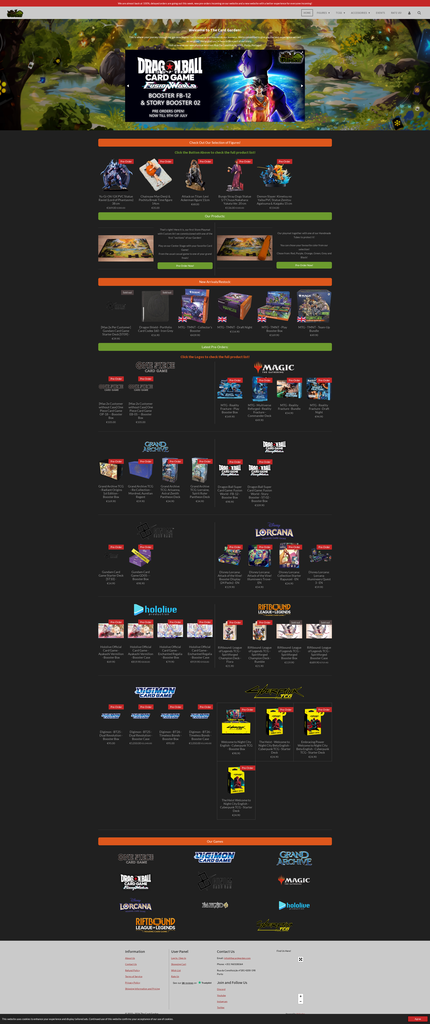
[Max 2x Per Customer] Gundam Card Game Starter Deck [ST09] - (116, 330)
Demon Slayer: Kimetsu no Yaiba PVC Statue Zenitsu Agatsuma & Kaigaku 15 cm (274, 200)
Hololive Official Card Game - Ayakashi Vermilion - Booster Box (111, 652)
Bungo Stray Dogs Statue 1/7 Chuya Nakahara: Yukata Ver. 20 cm (234, 200)
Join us (182, 41)
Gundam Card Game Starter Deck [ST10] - (111, 575)
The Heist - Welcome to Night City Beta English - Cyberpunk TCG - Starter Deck (274, 747)
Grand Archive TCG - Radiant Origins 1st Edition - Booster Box (111, 492)
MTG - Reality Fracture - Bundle (289, 406)
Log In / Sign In (178, 958)
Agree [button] (418, 1019)
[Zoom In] (300, 996)
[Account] (409, 12)
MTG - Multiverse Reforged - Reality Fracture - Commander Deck (259, 410)
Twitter (221, 1007)
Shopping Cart (178, 964)
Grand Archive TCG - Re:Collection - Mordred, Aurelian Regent (140, 492)
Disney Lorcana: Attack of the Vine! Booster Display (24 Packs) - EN (230, 577)
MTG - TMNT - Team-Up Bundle (314, 329)
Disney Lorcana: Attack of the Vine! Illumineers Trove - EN (259, 577)
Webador (300, 1014)
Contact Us (131, 964)
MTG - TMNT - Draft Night (234, 327)
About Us (130, 958)
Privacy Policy (132, 982)
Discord (221, 989)
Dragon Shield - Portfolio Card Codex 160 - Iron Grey (155, 329)
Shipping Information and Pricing (142, 988)
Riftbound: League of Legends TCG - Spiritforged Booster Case (319, 653)
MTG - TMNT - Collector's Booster (195, 329)
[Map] (284, 980)
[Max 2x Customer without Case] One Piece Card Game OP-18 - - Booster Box (111, 411)
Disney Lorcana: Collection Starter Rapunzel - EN (289, 575)
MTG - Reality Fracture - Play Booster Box (229, 408)
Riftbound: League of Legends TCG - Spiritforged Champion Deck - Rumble (260, 654)
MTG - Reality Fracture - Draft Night (319, 408)
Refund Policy (132, 970)
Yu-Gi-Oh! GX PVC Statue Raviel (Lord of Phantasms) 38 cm (116, 200)
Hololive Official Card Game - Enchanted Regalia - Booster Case (200, 652)
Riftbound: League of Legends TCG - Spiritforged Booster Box (289, 653)
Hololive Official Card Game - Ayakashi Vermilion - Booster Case (140, 652)
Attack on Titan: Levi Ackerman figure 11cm (195, 198)
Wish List (176, 970)
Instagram (222, 1001)
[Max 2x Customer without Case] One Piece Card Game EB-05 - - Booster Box (140, 411)
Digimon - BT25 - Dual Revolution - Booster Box (110, 735)
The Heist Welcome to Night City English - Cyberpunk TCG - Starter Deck (236, 805)
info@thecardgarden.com (237, 958)
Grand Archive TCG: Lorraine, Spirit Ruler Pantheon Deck (200, 492)
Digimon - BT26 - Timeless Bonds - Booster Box (170, 735)
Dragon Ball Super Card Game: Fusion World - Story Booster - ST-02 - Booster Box (259, 494)
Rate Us (175, 976)
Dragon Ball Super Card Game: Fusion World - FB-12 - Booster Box (230, 492)
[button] (302, 52)
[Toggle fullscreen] (300, 959)
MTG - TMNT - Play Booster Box (274, 329)
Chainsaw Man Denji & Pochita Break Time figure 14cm (155, 200)
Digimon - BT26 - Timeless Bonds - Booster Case (200, 735)
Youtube (221, 995)
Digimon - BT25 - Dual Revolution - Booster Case (140, 735)
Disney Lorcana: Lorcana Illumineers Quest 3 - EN (319, 577)
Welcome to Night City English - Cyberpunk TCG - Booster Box (236, 745)
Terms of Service (133, 976)
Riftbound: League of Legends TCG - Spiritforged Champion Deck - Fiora (230, 654)
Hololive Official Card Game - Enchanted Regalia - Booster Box (170, 652)
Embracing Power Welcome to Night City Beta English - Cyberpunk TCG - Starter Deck (312, 747)
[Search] (419, 12)
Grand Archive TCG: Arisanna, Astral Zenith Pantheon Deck (170, 492)
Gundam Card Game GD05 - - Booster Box (140, 575)
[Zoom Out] (300, 1001)
